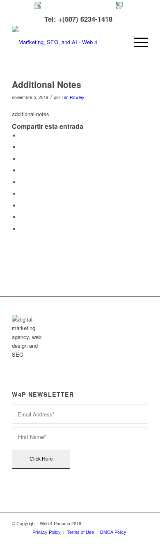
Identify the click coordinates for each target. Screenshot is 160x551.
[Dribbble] (129, 541)
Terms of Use (80, 532)
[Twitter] (68, 541)
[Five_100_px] (117, 541)
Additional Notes (46, 84)
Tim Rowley (73, 97)
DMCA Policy (113, 532)
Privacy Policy (46, 532)
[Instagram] (105, 541)
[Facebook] (80, 541)
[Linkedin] (93, 541)
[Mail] (142, 541)
